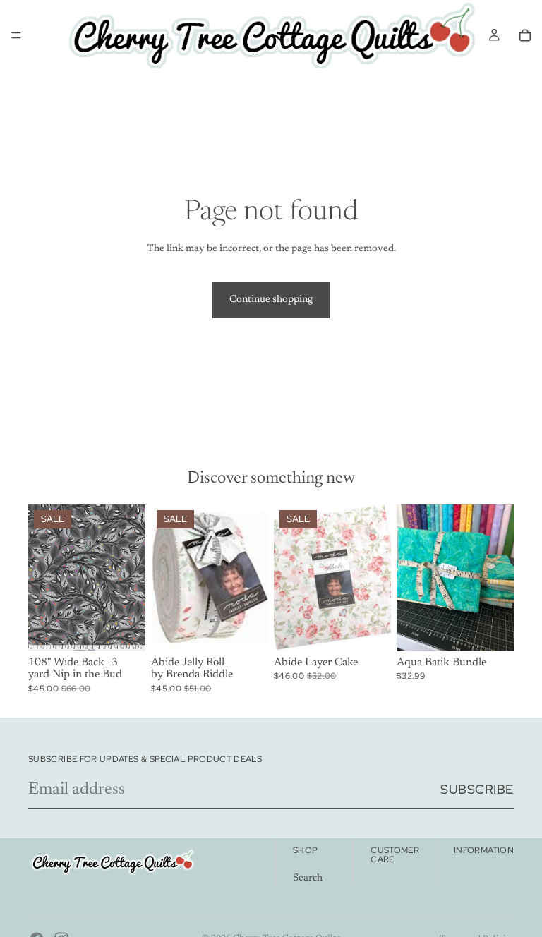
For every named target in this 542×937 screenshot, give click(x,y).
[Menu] (16, 35)
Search (308, 878)
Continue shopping (271, 300)
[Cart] (525, 35)
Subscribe (477, 789)
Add (135, 629)
